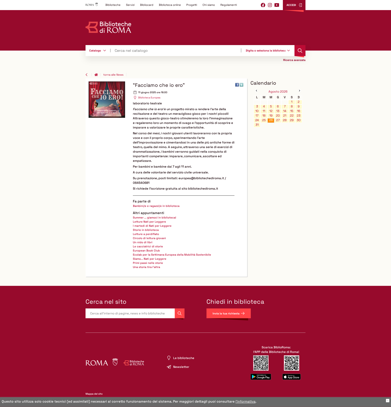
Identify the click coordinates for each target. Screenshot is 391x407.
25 (264, 120)
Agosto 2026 (278, 92)
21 (284, 115)
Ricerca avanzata (294, 60)
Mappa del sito (94, 393)
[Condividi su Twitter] (241, 85)
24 (257, 120)
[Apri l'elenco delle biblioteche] (288, 50)
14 (284, 111)
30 (299, 120)
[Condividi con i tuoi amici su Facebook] (237, 85)
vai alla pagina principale (97, 74)
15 (291, 111)
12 (270, 111)
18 (263, 115)
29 (292, 120)
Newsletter (181, 367)
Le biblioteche (183, 358)
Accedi (291, 5)
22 (292, 115)
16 (298, 111)
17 (257, 115)
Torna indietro (89, 74)
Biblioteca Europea (149, 97)
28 (285, 120)
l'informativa (246, 401)
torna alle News (113, 74)
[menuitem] (113, 4)
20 (278, 115)
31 (257, 125)
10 (257, 111)
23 (298, 115)
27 (278, 120)
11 (264, 111)
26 (271, 120)
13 (277, 111)
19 (270, 115)
